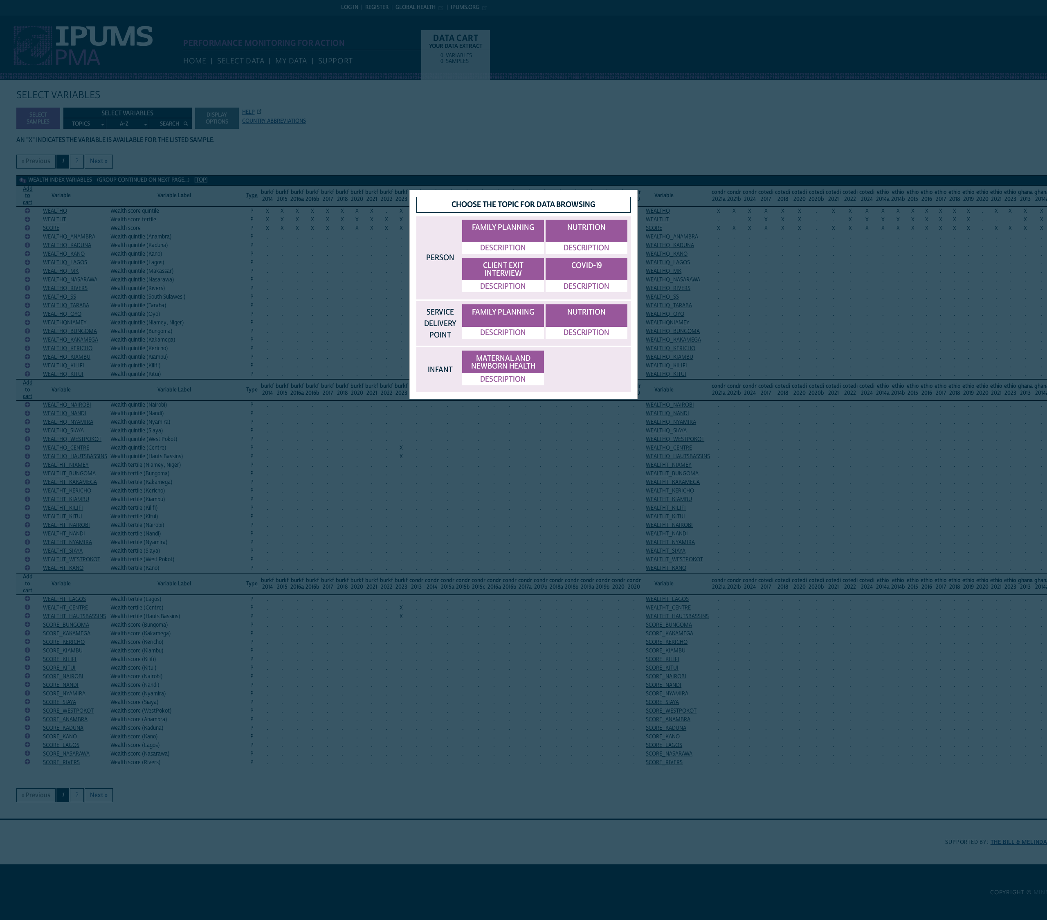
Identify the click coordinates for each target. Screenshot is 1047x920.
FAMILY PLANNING (503, 227)
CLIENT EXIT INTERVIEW (503, 269)
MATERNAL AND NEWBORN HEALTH (503, 362)
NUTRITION (586, 227)
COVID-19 (586, 265)
